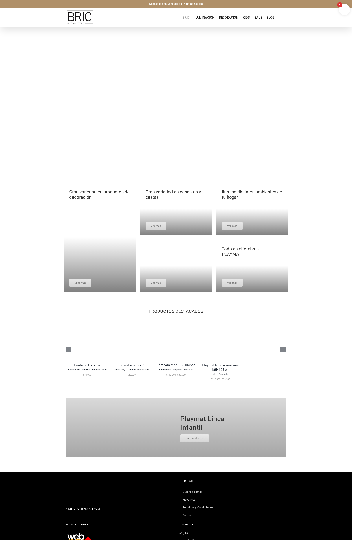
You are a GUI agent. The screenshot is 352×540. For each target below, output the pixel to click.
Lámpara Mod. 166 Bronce (176, 365)
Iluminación (73, 369)
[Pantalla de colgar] (87, 320)
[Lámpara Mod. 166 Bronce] (176, 320)
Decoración (143, 369)
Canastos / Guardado (125, 369)
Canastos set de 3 (131, 365)
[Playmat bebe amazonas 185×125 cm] (220, 320)
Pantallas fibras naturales (94, 369)
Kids (215, 374)
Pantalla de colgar (87, 365)
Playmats (223, 374)
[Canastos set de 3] (131, 320)
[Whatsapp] (72, 518)
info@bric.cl (185, 533)
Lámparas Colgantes (182, 369)
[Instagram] (67, 518)
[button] (280, 17)
